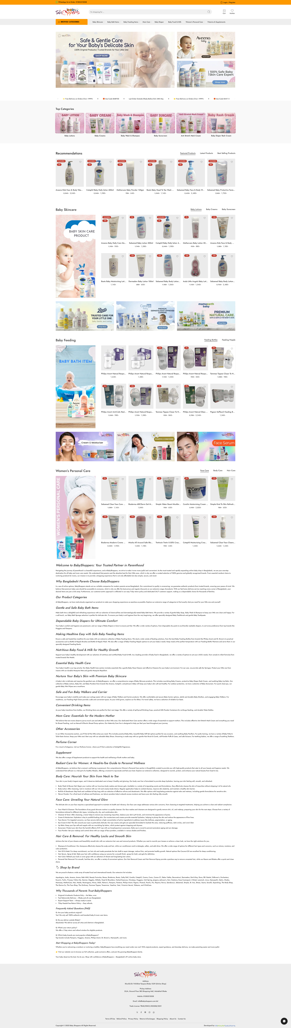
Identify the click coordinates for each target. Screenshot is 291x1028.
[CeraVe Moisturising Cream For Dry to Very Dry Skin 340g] (195, 488)
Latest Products (206, 153)
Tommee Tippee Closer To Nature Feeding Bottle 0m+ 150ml (168, 411)
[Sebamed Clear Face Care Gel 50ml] (113, 488)
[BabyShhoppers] (145, 974)
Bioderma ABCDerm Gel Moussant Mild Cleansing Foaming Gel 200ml (140, 504)
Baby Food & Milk (174, 22)
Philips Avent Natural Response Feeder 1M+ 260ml (168, 373)
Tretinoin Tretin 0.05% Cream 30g (168, 542)
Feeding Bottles (210, 340)
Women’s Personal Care (194, 22)
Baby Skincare (98, 22)
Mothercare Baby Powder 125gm (130, 190)
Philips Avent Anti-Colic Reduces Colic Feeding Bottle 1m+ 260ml (113, 411)
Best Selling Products (226, 153)
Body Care (217, 471)
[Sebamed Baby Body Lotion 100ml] (168, 265)
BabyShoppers (83, 565)
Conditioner (71, 846)
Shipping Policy (162, 1019)
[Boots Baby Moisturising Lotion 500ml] (113, 265)
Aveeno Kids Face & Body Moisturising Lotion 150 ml (222, 243)
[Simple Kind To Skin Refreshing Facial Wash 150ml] (222, 488)
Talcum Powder (63, 794)
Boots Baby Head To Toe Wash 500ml (161, 190)
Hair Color (62, 856)
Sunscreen (62, 828)
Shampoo (61, 846)
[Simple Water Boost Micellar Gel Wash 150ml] (168, 488)
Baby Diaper (159, 22)
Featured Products (188, 153)
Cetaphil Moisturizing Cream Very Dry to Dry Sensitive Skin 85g (195, 542)
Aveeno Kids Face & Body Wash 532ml (70, 190)
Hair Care (231, 471)
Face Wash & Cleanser (66, 809)
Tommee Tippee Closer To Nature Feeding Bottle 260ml (222, 373)
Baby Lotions (196, 209)
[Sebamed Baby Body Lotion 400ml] (222, 265)
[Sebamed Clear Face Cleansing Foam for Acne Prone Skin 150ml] (222, 526)
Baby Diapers (81, 621)
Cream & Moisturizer (65, 817)
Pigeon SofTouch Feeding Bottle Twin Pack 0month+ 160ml (222, 411)
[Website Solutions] (225, 1025)
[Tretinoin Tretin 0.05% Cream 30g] (168, 526)
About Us (173, 1019)
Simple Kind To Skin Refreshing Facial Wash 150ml (222, 504)
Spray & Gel (71, 854)
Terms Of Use (110, 1019)
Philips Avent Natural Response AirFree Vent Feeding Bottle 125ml (140, 411)
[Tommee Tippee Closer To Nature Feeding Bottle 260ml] (222, 358)
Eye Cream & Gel (64, 822)
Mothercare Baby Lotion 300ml (195, 243)
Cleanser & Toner (64, 814)
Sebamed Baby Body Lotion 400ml (222, 281)
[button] (284, 1021)
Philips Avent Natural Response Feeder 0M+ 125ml (195, 373)
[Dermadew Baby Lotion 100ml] (141, 265)
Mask (68, 851)
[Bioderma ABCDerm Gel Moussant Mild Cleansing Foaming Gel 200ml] (141, 488)
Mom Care (146, 22)
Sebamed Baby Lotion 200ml (141, 243)
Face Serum (62, 820)
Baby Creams (211, 209)
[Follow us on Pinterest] (145, 1012)
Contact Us (182, 1019)
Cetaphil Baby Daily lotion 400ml (100, 190)
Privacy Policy (133, 1019)
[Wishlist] (80, 162)
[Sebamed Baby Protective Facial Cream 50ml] (221, 173)
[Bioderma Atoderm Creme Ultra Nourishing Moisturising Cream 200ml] (113, 526)
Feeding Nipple (228, 340)
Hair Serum (62, 854)
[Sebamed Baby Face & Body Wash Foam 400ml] (191, 173)
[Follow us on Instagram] (149, 1012)
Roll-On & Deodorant (65, 791)
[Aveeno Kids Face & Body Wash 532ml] (70, 173)
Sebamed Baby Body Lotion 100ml (168, 281)
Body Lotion (62, 789)
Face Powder (62, 830)
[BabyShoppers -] (68, 11)
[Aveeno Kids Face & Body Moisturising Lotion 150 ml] (222, 227)
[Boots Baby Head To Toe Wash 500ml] (161, 173)
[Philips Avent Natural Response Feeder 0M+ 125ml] (195, 358)
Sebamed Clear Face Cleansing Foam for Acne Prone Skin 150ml (222, 542)
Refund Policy (122, 1019)
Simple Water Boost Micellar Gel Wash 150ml (168, 504)
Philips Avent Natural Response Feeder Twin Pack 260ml (113, 373)
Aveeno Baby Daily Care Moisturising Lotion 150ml (113, 243)
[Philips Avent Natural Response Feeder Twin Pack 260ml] (113, 358)
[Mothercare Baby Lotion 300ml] (195, 227)
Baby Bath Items (113, 22)
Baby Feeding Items (131, 22)
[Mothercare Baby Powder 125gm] (130, 173)
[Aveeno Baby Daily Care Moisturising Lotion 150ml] (113, 227)
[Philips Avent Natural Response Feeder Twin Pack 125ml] (141, 358)
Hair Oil (61, 851)
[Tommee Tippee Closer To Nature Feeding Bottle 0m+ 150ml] (168, 396)
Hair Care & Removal (69, 836)
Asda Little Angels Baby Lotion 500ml (195, 281)
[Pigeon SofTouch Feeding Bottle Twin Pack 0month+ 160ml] (222, 396)
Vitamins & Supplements (216, 22)
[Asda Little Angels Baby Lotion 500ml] (195, 265)
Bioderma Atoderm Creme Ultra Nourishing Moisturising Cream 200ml (113, 542)
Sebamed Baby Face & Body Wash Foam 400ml (191, 190)
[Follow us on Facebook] (141, 1012)
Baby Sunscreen (228, 209)
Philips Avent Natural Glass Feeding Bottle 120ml (195, 411)
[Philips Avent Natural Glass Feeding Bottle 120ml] (195, 396)
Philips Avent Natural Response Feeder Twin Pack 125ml (140, 373)
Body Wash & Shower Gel (67, 786)
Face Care (204, 471)
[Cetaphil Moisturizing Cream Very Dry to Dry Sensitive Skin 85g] (195, 526)
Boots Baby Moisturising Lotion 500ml (113, 281)
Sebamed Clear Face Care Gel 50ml (113, 504)
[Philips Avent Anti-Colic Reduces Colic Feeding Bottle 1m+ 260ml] (113, 396)
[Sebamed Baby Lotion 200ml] (141, 227)
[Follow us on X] (137, 1012)
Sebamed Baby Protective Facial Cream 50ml (221, 190)
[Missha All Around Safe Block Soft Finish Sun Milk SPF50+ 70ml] (141, 526)
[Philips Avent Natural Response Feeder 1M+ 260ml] (168, 358)
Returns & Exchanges (147, 1019)
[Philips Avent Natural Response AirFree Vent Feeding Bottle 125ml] (141, 396)
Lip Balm (61, 825)
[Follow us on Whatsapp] (154, 1012)
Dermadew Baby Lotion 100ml (141, 281)
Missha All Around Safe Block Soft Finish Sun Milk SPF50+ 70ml (140, 542)
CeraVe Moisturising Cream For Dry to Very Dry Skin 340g (195, 504)
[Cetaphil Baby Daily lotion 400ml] (100, 173)
